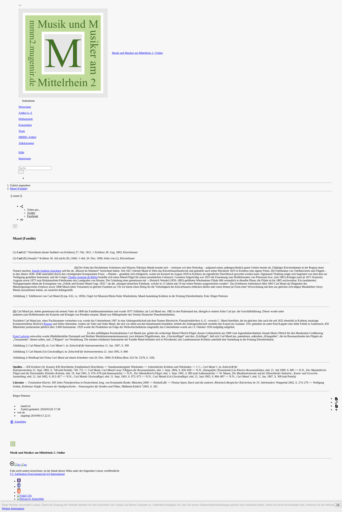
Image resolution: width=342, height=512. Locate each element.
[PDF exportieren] (336, 406)
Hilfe (21, 152)
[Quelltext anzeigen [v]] (336, 398)
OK (338, 505)
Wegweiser (25, 106)
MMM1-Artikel (27, 137)
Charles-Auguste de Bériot (83, 277)
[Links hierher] (336, 402)
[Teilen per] (21, 206)
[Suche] (21, 172)
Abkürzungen (26, 143)
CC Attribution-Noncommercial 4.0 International (37, 474)
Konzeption (25, 125)
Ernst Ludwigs (21, 336)
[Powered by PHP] (19, 486)
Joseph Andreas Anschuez (46, 270)
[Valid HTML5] (19, 492)
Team (22, 131)
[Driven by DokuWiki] (30, 498)
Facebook (32, 216)
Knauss (48, 323)
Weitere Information (13, 508)
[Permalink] (21, 219)
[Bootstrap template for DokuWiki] (19, 481)
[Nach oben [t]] (336, 409)
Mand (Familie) (18, 188)
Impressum (25, 158)
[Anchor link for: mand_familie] (37, 238)
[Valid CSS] (24, 495)
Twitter (31, 212)
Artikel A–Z (25, 112)
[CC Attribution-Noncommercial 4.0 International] (18, 464)
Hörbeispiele (26, 118)
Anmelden (20, 421)
